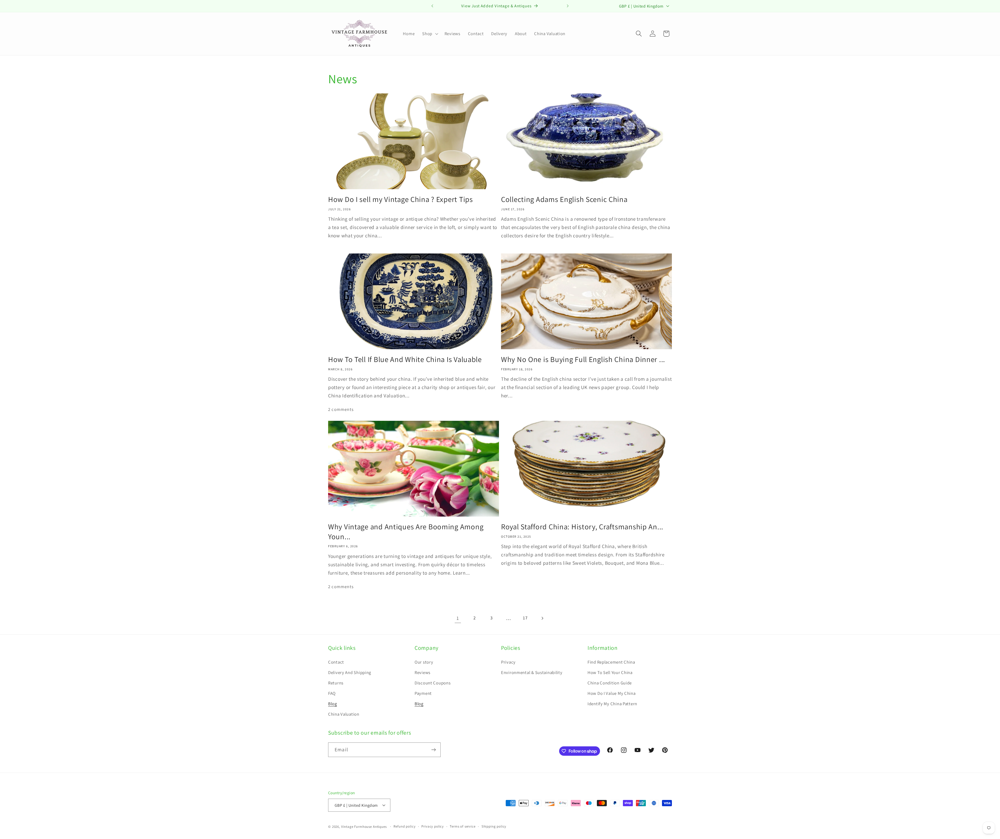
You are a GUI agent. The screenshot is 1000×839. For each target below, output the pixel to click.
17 (525, 618)
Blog (332, 704)
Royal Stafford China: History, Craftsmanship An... (582, 526)
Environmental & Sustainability (531, 672)
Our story (424, 662)
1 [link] (458, 618)
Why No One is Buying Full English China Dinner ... (583, 359)
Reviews (422, 672)
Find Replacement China (611, 662)
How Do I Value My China (612, 693)
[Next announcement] (567, 6)
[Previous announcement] (432, 6)
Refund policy (404, 826)
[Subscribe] (433, 749)
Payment (423, 693)
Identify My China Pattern (612, 704)
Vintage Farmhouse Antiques (364, 826)
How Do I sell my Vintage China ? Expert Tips (400, 199)
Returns (335, 683)
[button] (429, 33)
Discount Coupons (433, 683)
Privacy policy (432, 826)
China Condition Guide (610, 683)
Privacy (508, 662)
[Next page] (542, 618)
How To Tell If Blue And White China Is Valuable (405, 359)
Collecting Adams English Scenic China (564, 199)
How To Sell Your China (610, 672)
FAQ (332, 693)
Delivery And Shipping (349, 672)
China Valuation (343, 714)
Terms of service (462, 826)
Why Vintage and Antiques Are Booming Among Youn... (405, 531)
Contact (336, 662)
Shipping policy (494, 826)
